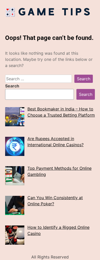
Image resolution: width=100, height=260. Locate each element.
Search (12, 85)
